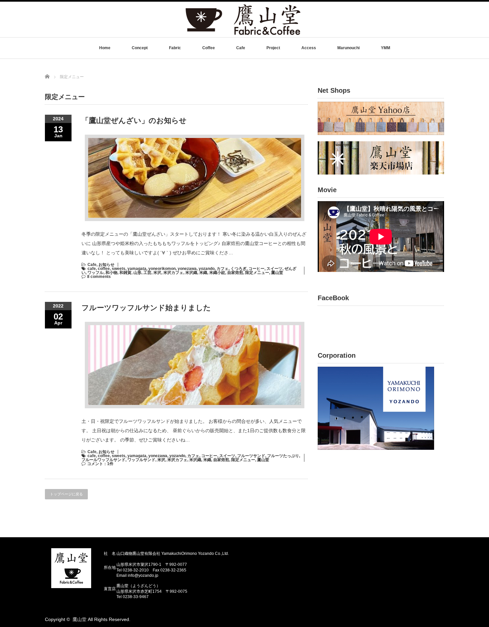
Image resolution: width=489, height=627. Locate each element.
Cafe (240, 48)
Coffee (208, 48)
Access (308, 48)
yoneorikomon (162, 268)
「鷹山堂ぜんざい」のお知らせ (134, 120)
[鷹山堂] (243, 34)
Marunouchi (348, 48)
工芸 (147, 272)
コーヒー (256, 268)
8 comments (99, 276)
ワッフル (95, 272)
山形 (137, 272)
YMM (385, 48)
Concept (140, 48)
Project (273, 48)
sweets (118, 268)
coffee (104, 268)
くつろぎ (238, 268)
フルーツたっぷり (283, 455)
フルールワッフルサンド (103, 459)
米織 (203, 272)
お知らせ (106, 264)
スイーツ (274, 268)
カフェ (223, 268)
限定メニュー (257, 272)
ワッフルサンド (141, 459)
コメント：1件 (100, 463)
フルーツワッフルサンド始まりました (146, 308)
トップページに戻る (66, 494)
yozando (207, 268)
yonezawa (187, 268)
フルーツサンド (251, 455)
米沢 (157, 272)
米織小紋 (217, 272)
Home (104, 48)
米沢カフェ (173, 272)
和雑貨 (125, 272)
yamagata (136, 268)
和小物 (111, 272)
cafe (91, 268)
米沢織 (191, 272)
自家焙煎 (235, 272)
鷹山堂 (277, 272)
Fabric (175, 48)
